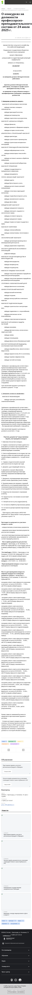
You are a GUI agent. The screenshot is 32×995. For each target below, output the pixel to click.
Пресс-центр (6, 972)
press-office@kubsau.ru (7, 805)
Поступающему (6, 950)
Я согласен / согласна (16, 992)
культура (12, 920)
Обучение (5, 955)
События (3, 8)
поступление (15, 923)
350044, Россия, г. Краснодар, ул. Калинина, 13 (15, 932)
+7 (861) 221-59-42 (16, 935)
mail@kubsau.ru (6, 935)
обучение (5, 923)
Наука (3, 961)
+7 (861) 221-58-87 (7, 800)
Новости (9, 8)
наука (21, 920)
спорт (4, 920)
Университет (6, 966)
